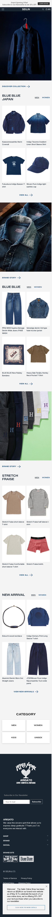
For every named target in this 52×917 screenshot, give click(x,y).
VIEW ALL (22, 209)
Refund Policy (8, 883)
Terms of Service (10, 878)
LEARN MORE (43, 4)
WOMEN (44, 115)
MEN (35, 115)
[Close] (44, 886)
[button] (3, 9)
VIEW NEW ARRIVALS (23, 692)
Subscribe (36, 802)
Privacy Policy (26, 878)
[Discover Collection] (25, 64)
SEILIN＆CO (10, 871)
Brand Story (9, 289)
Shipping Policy (24, 883)
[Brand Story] (25, 250)
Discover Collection (13, 103)
